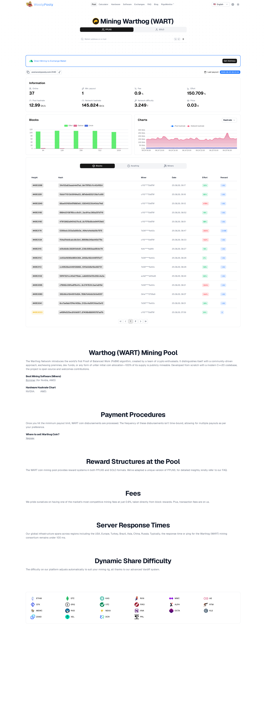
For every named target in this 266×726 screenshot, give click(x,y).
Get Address (230, 61)
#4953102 (37, 276)
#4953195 (37, 212)
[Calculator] (59, 72)
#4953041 (37, 303)
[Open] (183, 39)
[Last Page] (145, 321)
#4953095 (37, 285)
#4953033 (37, 312)
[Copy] (28, 72)
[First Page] (120, 321)
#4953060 (37, 294)
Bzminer (30, 380)
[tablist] (133, 29)
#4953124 (37, 239)
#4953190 (37, 221)
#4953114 (37, 258)
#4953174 (37, 230)
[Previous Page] (125, 321)
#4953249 (37, 203)
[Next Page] (140, 321)
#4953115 (37, 249)
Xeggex (30, 438)
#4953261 (37, 194)
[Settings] (233, 4)
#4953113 (37, 267)
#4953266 (37, 185)
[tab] (106, 29)
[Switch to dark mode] (238, 4)
